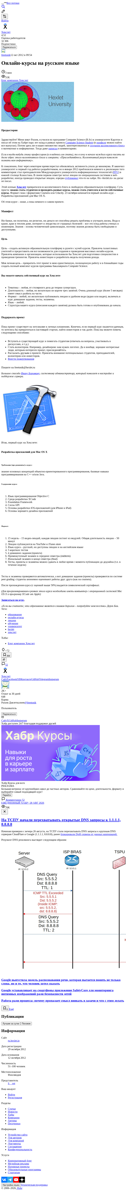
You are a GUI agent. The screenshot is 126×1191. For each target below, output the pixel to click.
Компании (14, 1117)
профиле (101, 142)
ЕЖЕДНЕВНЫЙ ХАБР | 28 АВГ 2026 (22, 802)
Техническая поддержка (34, 1184)
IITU (115, 172)
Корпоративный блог (20, 1160)
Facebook (12, 679)
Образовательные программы (24, 1169)
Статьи (12, 1108)
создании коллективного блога (107, 145)
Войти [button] (5, 20)
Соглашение (15, 1146)
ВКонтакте (25, 679)
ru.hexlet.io (14, 1040)
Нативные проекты (19, 1166)
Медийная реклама (18, 1163)
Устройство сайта (17, 1134)
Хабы (11, 1114)
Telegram (44, 679)
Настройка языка (11, 1185)
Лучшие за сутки (11, 1023)
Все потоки (13, 3)
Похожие (26, 1023)
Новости (13, 1111)
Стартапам (14, 1172)
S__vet (11, 1083)
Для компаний (16, 1140)
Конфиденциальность (20, 1149)
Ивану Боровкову (30, 373)
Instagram (54, 679)
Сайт (4, 679)
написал (53, 148)
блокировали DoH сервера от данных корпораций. (89, 834)
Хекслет (21, 187)
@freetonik (30, 702)
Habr (19, 1188)
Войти (11, 1094)
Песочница (14, 1123)
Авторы (12, 1120)
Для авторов (15, 1137)
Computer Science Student (79, 142)
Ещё (11, 1009)
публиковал (71, 178)
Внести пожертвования (21, 358)
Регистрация (15, 1097)
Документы (14, 1143)
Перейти (7, 795)
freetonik (5, 55)
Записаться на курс (12, 600)
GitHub (35, 679)
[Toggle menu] (2, 3)
